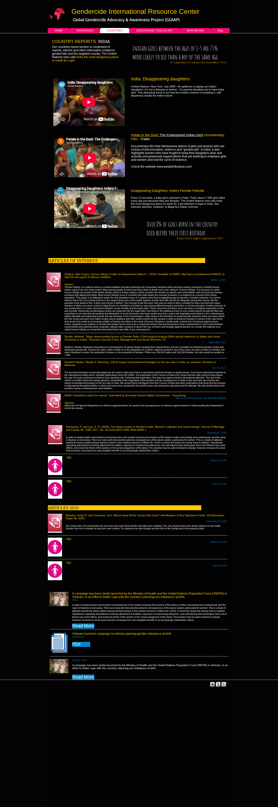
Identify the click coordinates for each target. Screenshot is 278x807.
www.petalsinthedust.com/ (174, 166)
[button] (83, 626)
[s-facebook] (218, 684)
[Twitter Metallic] (212, 684)
